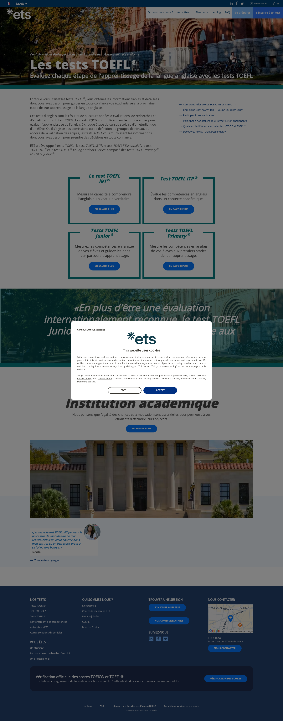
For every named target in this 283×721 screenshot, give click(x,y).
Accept (160, 390)
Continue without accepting (91, 330)
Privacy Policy (84, 378)
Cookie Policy (105, 378)
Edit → (125, 390)
